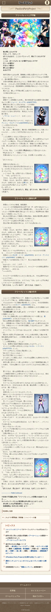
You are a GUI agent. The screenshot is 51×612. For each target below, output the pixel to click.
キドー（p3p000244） (24, 305)
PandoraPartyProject (25, 2)
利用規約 (4, 603)
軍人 (25, 182)
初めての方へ (38, 596)
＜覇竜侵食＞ (34, 551)
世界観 (12, 591)
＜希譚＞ (12, 551)
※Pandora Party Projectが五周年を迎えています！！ (25, 557)
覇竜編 (14, 517)
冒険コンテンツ (26, 567)
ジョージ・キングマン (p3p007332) (23, 102)
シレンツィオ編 (30, 517)
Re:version (27, 605)
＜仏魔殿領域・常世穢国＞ (21, 548)
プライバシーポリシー (13, 603)
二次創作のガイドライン (39, 603)
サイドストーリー (38, 591)
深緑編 (20, 517)
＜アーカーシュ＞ (34, 535)
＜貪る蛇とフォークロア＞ (19, 546)
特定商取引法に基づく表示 (25, 603)
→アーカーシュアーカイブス (16, 540)
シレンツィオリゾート (13, 529)
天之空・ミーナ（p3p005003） (24, 255)
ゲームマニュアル (12, 596)
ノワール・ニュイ (9, 116)
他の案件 (31, 321)
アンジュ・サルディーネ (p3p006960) (15, 123)
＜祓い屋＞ (19, 551)
